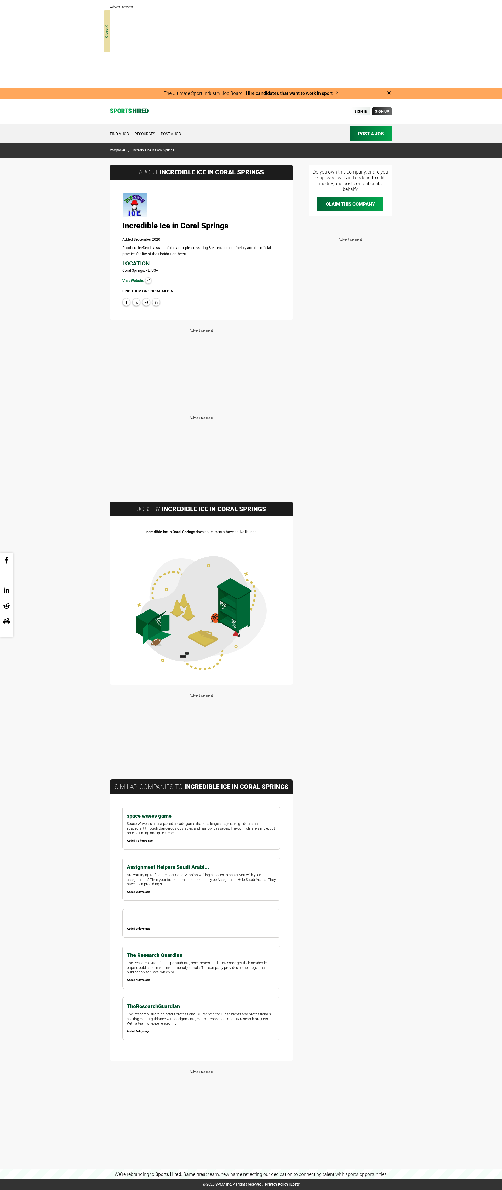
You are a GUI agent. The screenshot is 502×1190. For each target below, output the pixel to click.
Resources (145, 134)
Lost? (295, 1184)
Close (106, 33)
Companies (118, 150)
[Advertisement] (251, 47)
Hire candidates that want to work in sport (290, 93)
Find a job (119, 134)
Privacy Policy (276, 1184)
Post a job (171, 134)
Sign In (360, 111)
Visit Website (133, 281)
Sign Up (382, 111)
